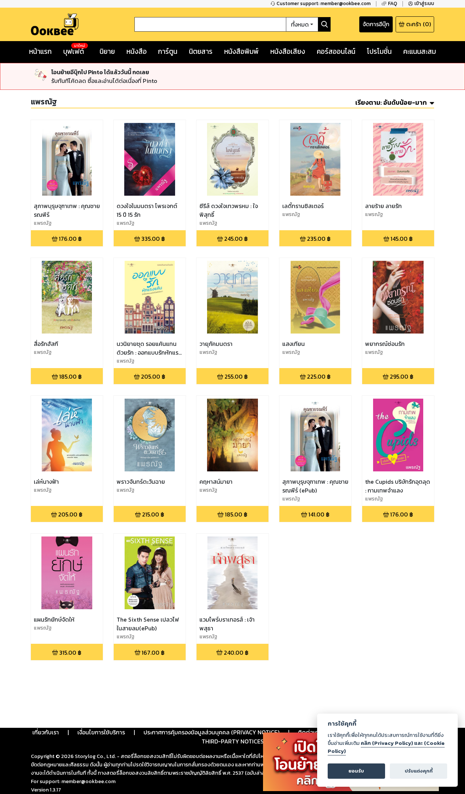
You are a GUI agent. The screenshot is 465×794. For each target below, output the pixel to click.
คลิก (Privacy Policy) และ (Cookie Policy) (386, 747)
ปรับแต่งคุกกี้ (419, 770)
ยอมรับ (356, 770)
